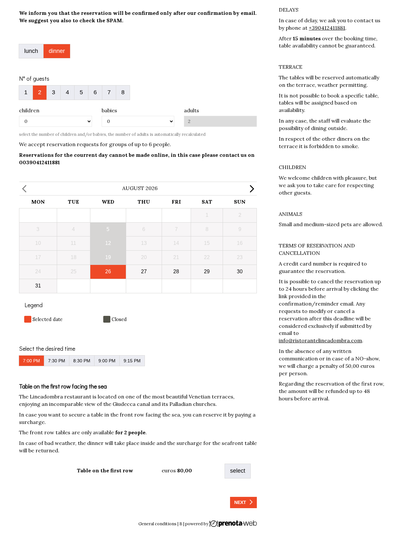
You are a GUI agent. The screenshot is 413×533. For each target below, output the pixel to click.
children (29, 110)
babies (109, 110)
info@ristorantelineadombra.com (320, 340)
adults (191, 110)
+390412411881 (327, 28)
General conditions (157, 523)
